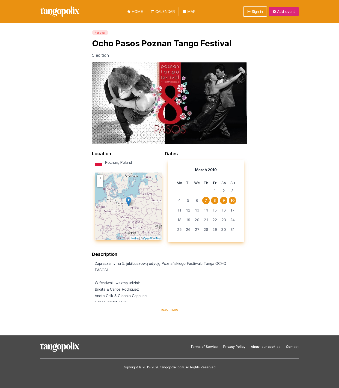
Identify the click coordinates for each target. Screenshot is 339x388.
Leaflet (135, 238)
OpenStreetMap (152, 238)
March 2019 (206, 169)
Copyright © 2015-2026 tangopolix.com (153, 367)
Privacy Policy (234, 347)
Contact (292, 347)
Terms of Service (204, 347)
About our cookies (265, 347)
